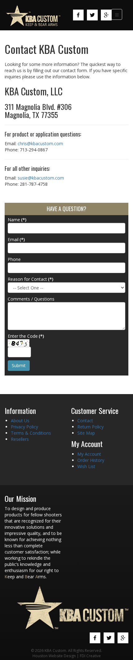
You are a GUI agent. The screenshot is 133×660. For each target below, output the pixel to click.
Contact (85, 420)
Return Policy (90, 427)
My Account (89, 454)
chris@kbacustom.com (40, 143)
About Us (20, 420)
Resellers (20, 439)
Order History (90, 460)
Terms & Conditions (31, 433)
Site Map (86, 433)
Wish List (86, 466)
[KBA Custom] (31, 15)
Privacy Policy (24, 427)
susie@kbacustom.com (41, 178)
